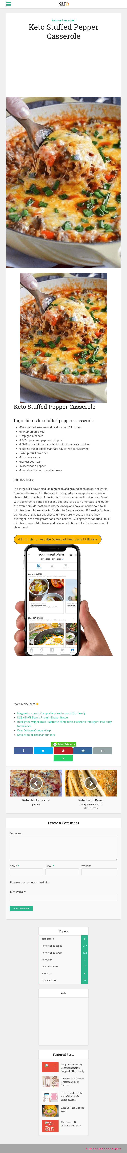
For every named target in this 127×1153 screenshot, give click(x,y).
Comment (16, 833)
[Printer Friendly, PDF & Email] (63, 744)
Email (49, 866)
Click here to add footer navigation (103, 1148)
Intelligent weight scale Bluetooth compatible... (72, 1096)
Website (86, 866)
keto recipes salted (63, 20)
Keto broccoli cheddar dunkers (36, 735)
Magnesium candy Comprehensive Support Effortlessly (51, 713)
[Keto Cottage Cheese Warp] (51, 1111)
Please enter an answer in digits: (30, 882)
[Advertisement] (63, 69)
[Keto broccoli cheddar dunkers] (51, 1126)
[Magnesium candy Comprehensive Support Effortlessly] (51, 1067)
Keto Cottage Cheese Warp (34, 730)
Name (14, 866)
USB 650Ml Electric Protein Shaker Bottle (42, 717)
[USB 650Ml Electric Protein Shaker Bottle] (51, 1081)
